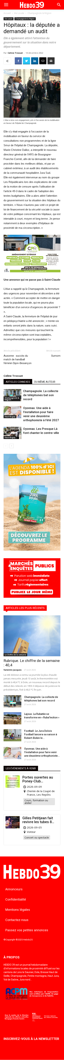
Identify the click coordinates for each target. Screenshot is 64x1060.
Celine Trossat (15, 53)
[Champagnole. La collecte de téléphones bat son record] (12, 395)
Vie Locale (19, 13)
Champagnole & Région (39, 13)
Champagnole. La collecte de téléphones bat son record (40, 395)
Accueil (7, 13)
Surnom (55, 355)
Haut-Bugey (10, 416)
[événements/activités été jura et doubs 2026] (32, 549)
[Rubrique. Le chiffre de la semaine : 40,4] (32, 635)
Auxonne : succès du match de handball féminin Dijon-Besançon (17, 359)
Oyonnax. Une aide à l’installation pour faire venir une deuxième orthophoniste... (42, 752)
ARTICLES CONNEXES (18, 381)
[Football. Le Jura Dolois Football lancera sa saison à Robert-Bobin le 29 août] (12, 735)
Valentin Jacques (13, 669)
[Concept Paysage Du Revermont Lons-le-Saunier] (32, 275)
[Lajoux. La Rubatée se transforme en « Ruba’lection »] (12, 718)
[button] (59, 5)
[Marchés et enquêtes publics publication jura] (32, 596)
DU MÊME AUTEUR (44, 381)
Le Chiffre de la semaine (15, 654)
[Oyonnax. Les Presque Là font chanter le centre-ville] (12, 433)
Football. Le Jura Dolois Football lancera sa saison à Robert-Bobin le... (40, 734)
